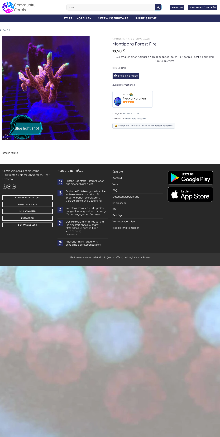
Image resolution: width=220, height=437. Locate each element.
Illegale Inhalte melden (125, 227)
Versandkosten (142, 257)
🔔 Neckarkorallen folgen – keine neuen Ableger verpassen (144, 125)
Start (67, 18)
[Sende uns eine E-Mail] (14, 186)
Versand (117, 184)
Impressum (119, 202)
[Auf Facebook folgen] (5, 186)
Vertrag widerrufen (123, 221)
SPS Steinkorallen (139, 38)
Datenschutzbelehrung (125, 196)
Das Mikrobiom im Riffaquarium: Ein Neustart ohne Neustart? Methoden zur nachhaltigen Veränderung (85, 226)
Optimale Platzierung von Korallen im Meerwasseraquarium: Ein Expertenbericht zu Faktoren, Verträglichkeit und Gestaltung (86, 196)
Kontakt (117, 177)
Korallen (84, 18)
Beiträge (117, 215)
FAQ (114, 190)
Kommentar (71, 234)
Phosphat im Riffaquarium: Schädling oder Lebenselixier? (83, 243)
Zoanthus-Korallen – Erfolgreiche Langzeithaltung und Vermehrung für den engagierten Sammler (86, 211)
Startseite (118, 38)
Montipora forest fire (136, 118)
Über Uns (117, 171)
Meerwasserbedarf (113, 18)
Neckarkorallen (134, 98)
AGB (114, 209)
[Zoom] (5, 136)
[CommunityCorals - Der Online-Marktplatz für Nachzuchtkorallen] (32, 7)
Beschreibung (10, 153)
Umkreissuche (146, 18)
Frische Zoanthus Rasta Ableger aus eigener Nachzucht (85, 182)
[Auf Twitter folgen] (9, 186)
